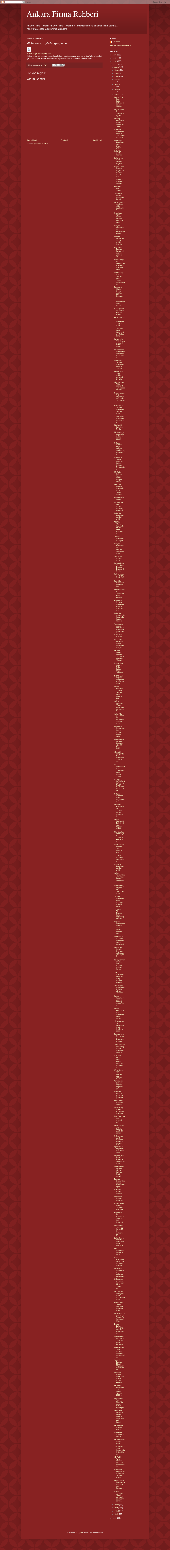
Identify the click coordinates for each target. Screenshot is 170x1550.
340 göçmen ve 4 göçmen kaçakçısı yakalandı (118, 506)
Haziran (117, 89)
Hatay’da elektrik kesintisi (118, 153)
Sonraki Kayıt (32, 140)
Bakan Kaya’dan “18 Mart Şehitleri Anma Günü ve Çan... (118, 692)
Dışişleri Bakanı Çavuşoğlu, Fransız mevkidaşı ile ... (119, 1329)
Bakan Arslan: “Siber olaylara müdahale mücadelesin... (119, 1352)
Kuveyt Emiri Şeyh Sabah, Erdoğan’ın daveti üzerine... (119, 102)
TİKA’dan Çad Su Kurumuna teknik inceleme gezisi (119, 1026)
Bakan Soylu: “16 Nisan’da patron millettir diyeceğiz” (119, 1403)
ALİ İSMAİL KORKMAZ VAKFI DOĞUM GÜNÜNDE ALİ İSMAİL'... (119, 1416)
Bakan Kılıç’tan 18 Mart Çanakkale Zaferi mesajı (119, 1013)
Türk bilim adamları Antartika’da (119, 858)
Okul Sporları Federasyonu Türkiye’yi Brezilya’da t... (119, 836)
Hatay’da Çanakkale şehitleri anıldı (119, 516)
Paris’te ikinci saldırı (119, 498)
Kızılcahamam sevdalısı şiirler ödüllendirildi (119, 206)
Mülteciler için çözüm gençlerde (39, 54)
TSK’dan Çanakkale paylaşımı (119, 539)
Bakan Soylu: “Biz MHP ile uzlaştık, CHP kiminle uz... (119, 1242)
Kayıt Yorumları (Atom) (40, 144)
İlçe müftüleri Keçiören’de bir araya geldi (119, 1149)
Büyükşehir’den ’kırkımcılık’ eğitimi (119, 112)
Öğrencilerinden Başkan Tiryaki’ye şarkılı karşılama (119, 1340)
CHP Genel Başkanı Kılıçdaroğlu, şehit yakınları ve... (119, 252)
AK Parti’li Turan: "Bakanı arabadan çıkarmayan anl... (119, 1462)
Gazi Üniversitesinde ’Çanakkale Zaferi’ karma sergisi (119, 770)
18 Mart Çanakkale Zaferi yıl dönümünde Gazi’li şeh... (119, 901)
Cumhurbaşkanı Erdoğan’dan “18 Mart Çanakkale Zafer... (119, 264)
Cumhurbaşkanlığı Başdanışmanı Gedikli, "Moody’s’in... (119, 397)
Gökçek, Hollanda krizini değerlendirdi (119, 798)
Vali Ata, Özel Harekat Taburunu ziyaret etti (119, 1206)
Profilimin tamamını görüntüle (120, 45)
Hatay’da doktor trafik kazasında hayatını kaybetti (119, 617)
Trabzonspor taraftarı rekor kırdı (118, 181)
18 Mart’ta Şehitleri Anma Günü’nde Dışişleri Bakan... (118, 477)
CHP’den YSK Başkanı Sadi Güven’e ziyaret (119, 848)
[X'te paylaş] (58, 65)
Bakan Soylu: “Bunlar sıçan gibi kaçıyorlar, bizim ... (119, 1306)
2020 (115, 55)
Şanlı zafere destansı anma (118, 558)
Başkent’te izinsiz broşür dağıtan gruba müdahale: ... (119, 292)
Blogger (79, 1533)
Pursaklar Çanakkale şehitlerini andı (119, 584)
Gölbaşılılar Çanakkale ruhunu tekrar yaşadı (119, 144)
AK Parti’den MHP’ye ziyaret (118, 1427)
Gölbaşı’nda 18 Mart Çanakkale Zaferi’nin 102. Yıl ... (119, 364)
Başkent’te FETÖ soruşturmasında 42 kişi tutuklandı (119, 1217)
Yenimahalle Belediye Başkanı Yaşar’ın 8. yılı (119, 1085)
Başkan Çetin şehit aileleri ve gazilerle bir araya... (119, 1159)
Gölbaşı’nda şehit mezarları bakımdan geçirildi (118, 1140)
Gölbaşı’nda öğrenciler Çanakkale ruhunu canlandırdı (119, 940)
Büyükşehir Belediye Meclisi (118, 427)
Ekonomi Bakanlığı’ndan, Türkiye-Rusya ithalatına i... (119, 810)
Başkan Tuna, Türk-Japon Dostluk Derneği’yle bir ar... (119, 567)
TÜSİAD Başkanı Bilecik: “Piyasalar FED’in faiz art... (119, 1365)
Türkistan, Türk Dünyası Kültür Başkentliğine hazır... (119, 914)
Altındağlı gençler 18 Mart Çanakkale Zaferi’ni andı (119, 757)
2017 (115, 64)
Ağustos (117, 79)
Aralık (116, 67)
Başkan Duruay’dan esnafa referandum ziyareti (119, 1183)
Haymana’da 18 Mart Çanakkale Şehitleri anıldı (119, 409)
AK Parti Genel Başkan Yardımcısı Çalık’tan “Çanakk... (119, 655)
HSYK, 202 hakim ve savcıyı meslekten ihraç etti (119, 643)
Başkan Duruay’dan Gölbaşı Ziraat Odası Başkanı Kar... (119, 927)
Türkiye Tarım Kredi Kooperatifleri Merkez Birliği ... (119, 332)
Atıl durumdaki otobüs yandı (119, 1441)
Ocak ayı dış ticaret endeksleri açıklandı (119, 1110)
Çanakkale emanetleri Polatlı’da (119, 1434)
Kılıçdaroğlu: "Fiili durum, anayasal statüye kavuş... (119, 343)
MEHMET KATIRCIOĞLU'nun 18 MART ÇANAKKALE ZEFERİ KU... (119, 785)
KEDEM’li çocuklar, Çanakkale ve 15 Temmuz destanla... (119, 489)
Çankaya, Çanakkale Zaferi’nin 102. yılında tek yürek (119, 133)
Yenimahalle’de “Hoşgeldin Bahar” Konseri (119, 593)
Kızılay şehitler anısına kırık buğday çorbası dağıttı (119, 964)
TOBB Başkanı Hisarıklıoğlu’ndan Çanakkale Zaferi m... (119, 1049)
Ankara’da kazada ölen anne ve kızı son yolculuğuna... (119, 952)
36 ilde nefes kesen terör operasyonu (119, 419)
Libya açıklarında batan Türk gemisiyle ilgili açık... (119, 1261)
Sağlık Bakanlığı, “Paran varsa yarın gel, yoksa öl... (119, 706)
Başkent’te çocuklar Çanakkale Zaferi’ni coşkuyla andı (119, 605)
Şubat (116, 1511)
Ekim (116, 73)
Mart (116, 1508)
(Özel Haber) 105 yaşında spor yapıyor (119, 1074)
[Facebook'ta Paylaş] (60, 65)
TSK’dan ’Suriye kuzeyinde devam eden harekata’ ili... (119, 527)
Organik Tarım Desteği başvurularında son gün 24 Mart (119, 171)
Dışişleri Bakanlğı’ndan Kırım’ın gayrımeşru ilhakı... (119, 548)
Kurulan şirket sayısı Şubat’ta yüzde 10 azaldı (119, 1129)
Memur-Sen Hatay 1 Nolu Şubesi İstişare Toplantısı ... (119, 668)
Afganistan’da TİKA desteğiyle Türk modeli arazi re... (119, 386)
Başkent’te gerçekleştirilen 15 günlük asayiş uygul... (119, 731)
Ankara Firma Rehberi (63, 13)
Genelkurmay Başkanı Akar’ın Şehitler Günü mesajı (119, 1171)
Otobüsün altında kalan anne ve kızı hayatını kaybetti (119, 1377)
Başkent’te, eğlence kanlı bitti (118, 1199)
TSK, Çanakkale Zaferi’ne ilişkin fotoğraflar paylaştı (119, 977)
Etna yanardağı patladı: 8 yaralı (119, 1251)
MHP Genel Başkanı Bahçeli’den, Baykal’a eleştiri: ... (119, 680)
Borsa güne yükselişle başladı (118, 1102)
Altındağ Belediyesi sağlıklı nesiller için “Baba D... (119, 122)
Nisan (116, 1505)
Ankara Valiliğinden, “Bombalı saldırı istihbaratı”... (119, 878)
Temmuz (117, 84)
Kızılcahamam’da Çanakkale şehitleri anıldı (119, 321)
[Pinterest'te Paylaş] (63, 65)
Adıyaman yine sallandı (118, 188)
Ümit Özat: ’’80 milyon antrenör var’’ (119, 1119)
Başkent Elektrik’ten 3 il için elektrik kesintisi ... (119, 240)
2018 (115, 61)
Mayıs (116, 94)
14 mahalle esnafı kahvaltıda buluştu (119, 196)
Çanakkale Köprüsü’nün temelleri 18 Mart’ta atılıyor (119, 1473)
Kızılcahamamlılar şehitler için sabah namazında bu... (119, 354)
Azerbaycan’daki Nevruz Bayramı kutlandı (119, 311)
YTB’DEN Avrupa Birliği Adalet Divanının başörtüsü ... (118, 1061)
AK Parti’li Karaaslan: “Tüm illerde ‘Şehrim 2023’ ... (119, 1390)
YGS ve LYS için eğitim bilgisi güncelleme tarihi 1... (119, 1295)
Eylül (116, 76)
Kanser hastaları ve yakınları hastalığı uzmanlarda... (119, 1001)
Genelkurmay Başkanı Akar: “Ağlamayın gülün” (119, 889)
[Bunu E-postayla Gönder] (53, 65)
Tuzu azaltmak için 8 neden (119, 304)
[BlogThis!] (55, 65)
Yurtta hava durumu (118, 636)
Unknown (116, 42)
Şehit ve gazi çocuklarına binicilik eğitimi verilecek (119, 989)
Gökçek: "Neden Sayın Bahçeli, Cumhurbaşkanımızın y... (119, 448)
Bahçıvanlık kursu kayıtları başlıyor (118, 161)
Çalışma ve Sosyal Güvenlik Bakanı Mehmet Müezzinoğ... (119, 463)
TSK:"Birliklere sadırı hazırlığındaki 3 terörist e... (119, 1450)
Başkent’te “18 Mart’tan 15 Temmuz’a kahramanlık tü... (119, 1317)
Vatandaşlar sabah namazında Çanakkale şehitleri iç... (119, 628)
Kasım (116, 70)
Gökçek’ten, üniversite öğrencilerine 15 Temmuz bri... (119, 1284)
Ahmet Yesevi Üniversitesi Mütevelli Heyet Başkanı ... (119, 1484)
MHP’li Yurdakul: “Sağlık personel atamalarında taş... (119, 1496)
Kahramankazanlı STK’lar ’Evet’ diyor (119, 576)
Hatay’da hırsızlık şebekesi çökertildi (118, 1094)
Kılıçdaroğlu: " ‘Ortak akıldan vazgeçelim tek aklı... (119, 375)
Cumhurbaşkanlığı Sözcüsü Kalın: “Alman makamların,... (119, 278)
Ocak (116, 1514)
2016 (115, 1518)
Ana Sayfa (64, 140)
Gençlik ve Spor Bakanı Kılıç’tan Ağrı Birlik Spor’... (118, 218)
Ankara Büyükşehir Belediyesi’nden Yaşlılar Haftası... (119, 824)
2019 (115, 58)
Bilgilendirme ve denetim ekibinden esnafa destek (119, 436)
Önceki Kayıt (97, 140)
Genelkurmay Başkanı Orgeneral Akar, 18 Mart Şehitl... (119, 744)
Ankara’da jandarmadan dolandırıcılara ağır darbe (119, 719)
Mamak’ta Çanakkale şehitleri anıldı (119, 867)
